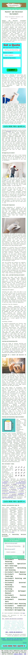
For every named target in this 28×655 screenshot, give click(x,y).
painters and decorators (18, 31)
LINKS (13, 9)
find (7, 507)
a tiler (11, 486)
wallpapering (5, 490)
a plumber (14, 484)
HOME (10, 9)
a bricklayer (12, 489)
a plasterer (21, 493)
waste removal (5, 485)
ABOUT (16, 9)
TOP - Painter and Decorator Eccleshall (12, 618)
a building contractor (16, 494)
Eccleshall (8, 131)
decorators (5, 529)
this (11, 351)
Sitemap (3, 638)
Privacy (25, 642)
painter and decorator (16, 27)
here (13, 532)
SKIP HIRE (21, 485)
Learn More (18, 654)
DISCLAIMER (24, 9)
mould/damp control (21, 482)
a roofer (21, 490)
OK (25, 654)
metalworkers (12, 491)
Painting (4, 130)
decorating (12, 455)
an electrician (12, 495)
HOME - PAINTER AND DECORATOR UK (14, 632)
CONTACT (19, 9)
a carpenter (5, 481)
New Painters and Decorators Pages (16, 638)
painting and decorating (18, 434)
